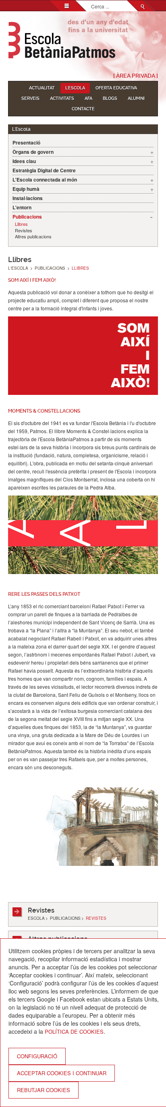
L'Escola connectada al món (44, 179)
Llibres (21, 224)
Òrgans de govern (33, 152)
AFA (88, 98)
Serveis (30, 98)
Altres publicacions (33, 236)
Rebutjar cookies (43, 1090)
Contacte (83, 109)
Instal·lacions (27, 198)
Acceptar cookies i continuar (61, 1073)
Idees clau (24, 161)
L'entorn (21, 207)
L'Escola (75, 88)
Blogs (110, 98)
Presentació (26, 142)
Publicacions (27, 216)
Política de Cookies (74, 1031)
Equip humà (25, 189)
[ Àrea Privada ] (135, 75)
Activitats (62, 98)
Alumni (136, 98)
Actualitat (42, 88)
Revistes (23, 230)
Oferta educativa (116, 88)
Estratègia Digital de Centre (44, 170)
